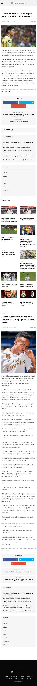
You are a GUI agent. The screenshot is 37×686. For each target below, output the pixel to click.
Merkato (3, 10)
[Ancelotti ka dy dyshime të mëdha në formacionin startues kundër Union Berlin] (9, 210)
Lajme (4, 183)
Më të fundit (14, 676)
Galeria (5, 176)
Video (4, 194)
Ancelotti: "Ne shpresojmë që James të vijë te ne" (19, 571)
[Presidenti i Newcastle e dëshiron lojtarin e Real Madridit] (9, 294)
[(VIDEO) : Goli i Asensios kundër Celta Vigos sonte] (28, 276)
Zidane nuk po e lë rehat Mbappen (18, 121)
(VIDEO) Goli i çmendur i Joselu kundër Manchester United (17, 151)
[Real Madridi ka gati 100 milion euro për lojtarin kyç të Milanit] (28, 294)
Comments (8, 130)
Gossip (4, 179)
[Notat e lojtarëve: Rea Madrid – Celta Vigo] (9, 276)
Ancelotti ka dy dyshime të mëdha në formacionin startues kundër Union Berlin (18, 143)
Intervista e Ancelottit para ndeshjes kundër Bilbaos (16, 147)
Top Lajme (6, 190)
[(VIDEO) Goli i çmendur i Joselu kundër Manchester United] (9, 229)
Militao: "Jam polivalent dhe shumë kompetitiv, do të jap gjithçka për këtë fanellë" (18, 114)
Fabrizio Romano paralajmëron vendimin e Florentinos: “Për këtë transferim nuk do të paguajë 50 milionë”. (18, 155)
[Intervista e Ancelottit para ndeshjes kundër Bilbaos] (28, 210)
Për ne (29, 678)
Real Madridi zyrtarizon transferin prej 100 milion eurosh (18, 160)
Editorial (5, 172)
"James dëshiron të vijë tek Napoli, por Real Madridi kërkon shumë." (18, 580)
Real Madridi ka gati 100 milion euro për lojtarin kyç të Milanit (27, 304)
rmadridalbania (5, 327)
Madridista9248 (5, 21)
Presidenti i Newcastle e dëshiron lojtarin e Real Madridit (7, 304)
